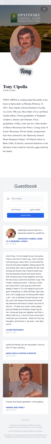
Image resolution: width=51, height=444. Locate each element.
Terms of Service (32, 427)
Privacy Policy (18, 427)
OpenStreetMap (28, 431)
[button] (25, 380)
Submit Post (25, 215)
